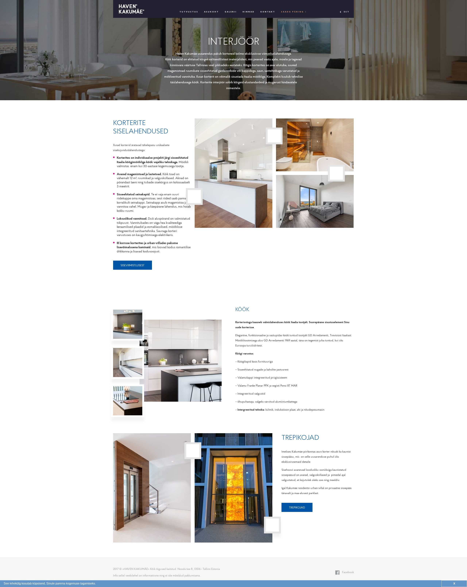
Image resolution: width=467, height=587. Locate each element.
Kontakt (267, 12)
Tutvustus (189, 12)
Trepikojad (297, 507)
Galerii (231, 12)
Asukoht (211, 12)
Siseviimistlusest (132, 265)
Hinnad (249, 12)
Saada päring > (294, 12)
